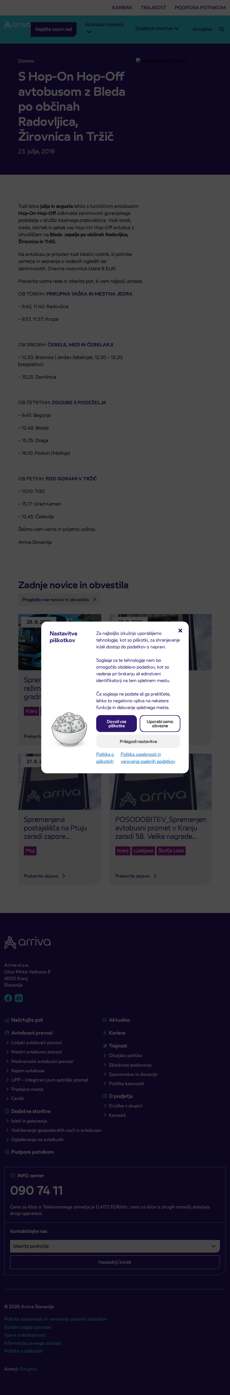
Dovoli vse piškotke (116, 723)
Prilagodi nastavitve (138, 741)
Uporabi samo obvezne (160, 723)
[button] (180, 630)
